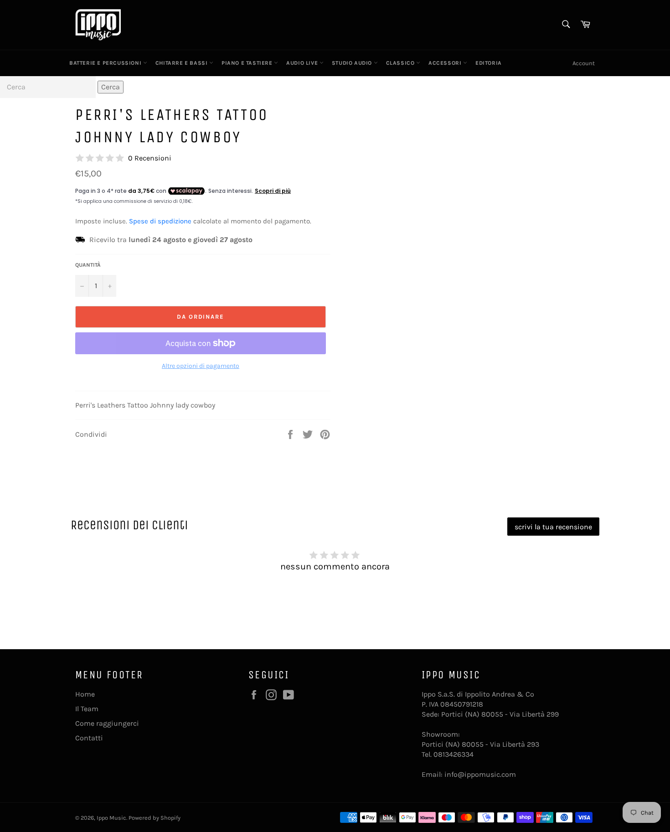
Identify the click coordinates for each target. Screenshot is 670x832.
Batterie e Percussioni (106, 63)
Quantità (88, 265)
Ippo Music (111, 817)
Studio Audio (353, 63)
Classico (401, 63)
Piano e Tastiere (248, 63)
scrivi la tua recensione (553, 526)
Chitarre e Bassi (182, 63)
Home (85, 694)
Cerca (110, 87)
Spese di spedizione (160, 221)
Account (583, 63)
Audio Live (303, 63)
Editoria (488, 63)
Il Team (86, 708)
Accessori (445, 63)
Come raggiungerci (107, 723)
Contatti (89, 738)
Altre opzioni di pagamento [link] (200, 366)
